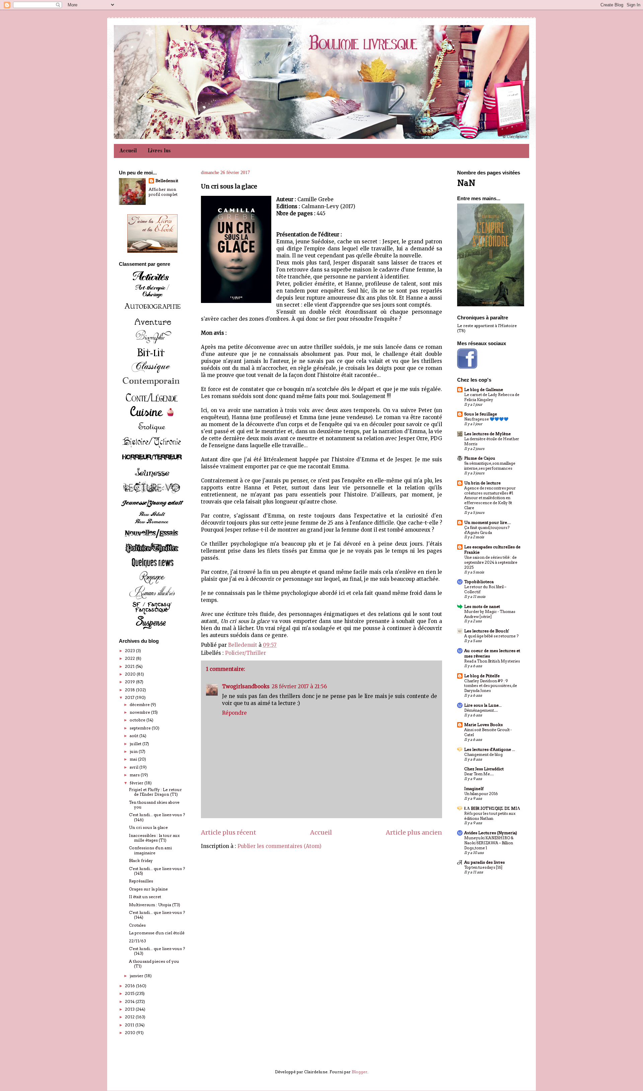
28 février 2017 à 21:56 (299, 686)
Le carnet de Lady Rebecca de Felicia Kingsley (491, 397)
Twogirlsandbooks (246, 686)
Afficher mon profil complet (163, 192)
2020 (131, 674)
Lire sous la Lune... (483, 705)
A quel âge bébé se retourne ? (491, 636)
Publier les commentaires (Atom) (279, 846)
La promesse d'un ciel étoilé (157, 932)
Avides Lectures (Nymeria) (490, 832)
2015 (130, 993)
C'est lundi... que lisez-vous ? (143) (157, 951)
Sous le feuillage (480, 413)
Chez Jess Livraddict (484, 768)
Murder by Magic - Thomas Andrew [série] (489, 614)
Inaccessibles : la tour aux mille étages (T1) (154, 838)
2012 (130, 1016)
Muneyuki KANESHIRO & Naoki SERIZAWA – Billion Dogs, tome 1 (488, 843)
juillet (136, 743)
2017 (130, 697)
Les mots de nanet (482, 606)
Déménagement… (481, 710)
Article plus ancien (414, 832)
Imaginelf (474, 788)
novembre (140, 712)
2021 (130, 666)
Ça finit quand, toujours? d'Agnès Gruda (486, 530)
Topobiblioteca (479, 581)
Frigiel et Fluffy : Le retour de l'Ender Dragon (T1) (155, 792)
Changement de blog (483, 754)
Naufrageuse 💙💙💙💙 (486, 419)
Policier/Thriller (245, 653)
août (134, 735)
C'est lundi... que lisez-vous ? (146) (157, 817)
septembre (141, 727)
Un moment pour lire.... (487, 522)
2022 (130, 658)
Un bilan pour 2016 (481, 793)
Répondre (234, 713)
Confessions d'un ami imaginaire (150, 850)
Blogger (359, 1071)
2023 (130, 650)
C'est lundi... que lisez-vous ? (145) (157, 871)
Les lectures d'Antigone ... (489, 749)
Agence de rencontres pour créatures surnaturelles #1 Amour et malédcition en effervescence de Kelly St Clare (490, 498)
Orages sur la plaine (148, 888)
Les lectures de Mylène (487, 433)
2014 (130, 1001)
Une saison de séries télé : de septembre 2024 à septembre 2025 (490, 562)
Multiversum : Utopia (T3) (154, 904)
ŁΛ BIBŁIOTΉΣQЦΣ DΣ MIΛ (492, 808)
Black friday (141, 860)
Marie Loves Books (483, 724)
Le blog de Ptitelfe (482, 675)
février (137, 782)
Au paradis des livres (484, 862)
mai (134, 759)
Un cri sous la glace (148, 827)
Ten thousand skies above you (154, 804)
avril (134, 767)
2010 (130, 1032)
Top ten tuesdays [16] (483, 867)
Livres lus (159, 151)
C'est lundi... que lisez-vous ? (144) (157, 915)
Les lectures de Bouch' (486, 630)
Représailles (141, 880)
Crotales (137, 925)
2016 (130, 985)
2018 (130, 689)
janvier (137, 975)
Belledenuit (166, 180)
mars (135, 774)
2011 (130, 1024)
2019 (130, 681)
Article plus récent (228, 832)
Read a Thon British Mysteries (492, 661)
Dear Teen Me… (479, 774)
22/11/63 (137, 940)
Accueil (128, 151)
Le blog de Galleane (483, 389)
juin (134, 751)
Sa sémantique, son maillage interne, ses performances (489, 466)
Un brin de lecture (482, 482)
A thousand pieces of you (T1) (154, 963)
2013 (130, 1009)
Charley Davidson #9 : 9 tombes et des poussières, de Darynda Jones (490, 686)
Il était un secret (145, 896)
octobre (138, 719)
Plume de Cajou (479, 458)
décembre (140, 704)
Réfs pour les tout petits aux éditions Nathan (489, 816)
